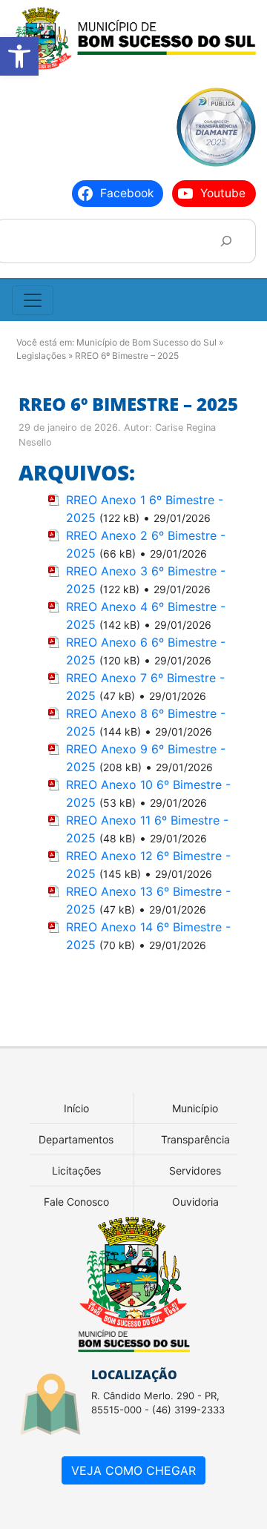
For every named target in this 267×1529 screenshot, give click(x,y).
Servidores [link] (195, 1170)
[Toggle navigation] (32, 300)
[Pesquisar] (226, 240)
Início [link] (76, 1108)
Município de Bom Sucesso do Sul (146, 342)
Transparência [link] (195, 1139)
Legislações (41, 355)
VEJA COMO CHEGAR (133, 1470)
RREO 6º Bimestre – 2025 (128, 404)
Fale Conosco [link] (76, 1201)
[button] (19, 56)
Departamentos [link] (76, 1139)
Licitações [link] (76, 1170)
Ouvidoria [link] (195, 1201)
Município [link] (195, 1108)
